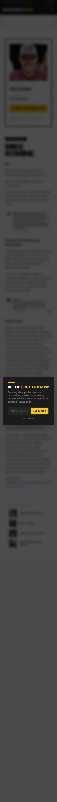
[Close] (49, 381)
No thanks (28, 419)
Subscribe (39, 411)
